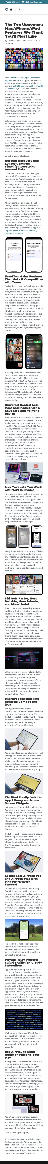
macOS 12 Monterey (20, 86)
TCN (35, 41)
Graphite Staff (13, 41)
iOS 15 (32, 86)
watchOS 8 (12, 89)
